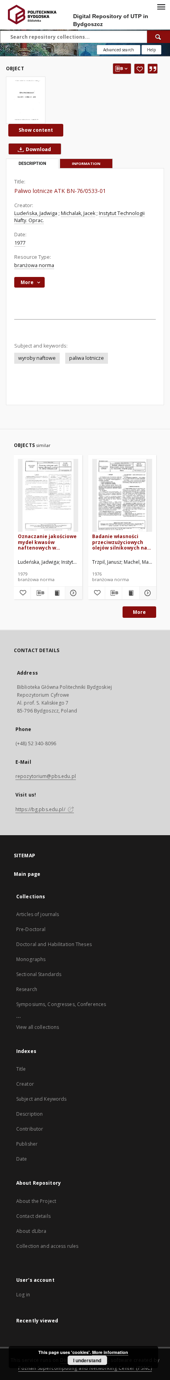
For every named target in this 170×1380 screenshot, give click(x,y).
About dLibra (31, 1231)
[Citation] (152, 69)
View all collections (37, 1027)
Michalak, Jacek (78, 213)
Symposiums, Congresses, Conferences (61, 1004)
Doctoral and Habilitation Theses (54, 944)
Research (26, 989)
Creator (25, 1084)
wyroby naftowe (37, 358)
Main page (27, 874)
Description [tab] (32, 163)
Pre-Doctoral (30, 929)
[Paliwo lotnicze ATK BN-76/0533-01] (25, 100)
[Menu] (161, 6)
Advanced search (118, 49)
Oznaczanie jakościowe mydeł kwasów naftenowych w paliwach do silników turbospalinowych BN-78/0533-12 (47, 542)
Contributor (29, 1129)
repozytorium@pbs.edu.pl (45, 776)
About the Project (36, 1201)
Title (21, 1069)
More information (110, 1352)
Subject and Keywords (41, 1099)
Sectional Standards (38, 974)
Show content (36, 130)
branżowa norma (34, 265)
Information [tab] (86, 163)
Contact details (33, 1216)
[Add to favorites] (139, 69)
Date (21, 1159)
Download (38, 149)
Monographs (30, 959)
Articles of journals (37, 914)
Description (29, 1114)
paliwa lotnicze (86, 358)
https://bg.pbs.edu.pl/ (40, 809)
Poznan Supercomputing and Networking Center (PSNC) (85, 1368)
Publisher (27, 1144)
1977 (19, 242)
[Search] (158, 36)
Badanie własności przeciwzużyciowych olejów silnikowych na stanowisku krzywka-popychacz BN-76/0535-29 (121, 542)
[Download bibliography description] (39, 593)
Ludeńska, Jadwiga (35, 213)
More (139, 612)
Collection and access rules (47, 1246)
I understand (87, 1360)
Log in (23, 1294)
